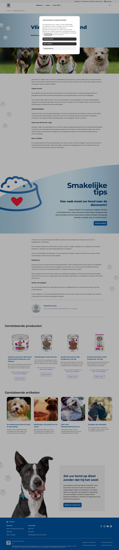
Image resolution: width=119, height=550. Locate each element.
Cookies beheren (48, 48)
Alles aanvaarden (48, 39)
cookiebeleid (48, 34)
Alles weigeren (47, 43)
